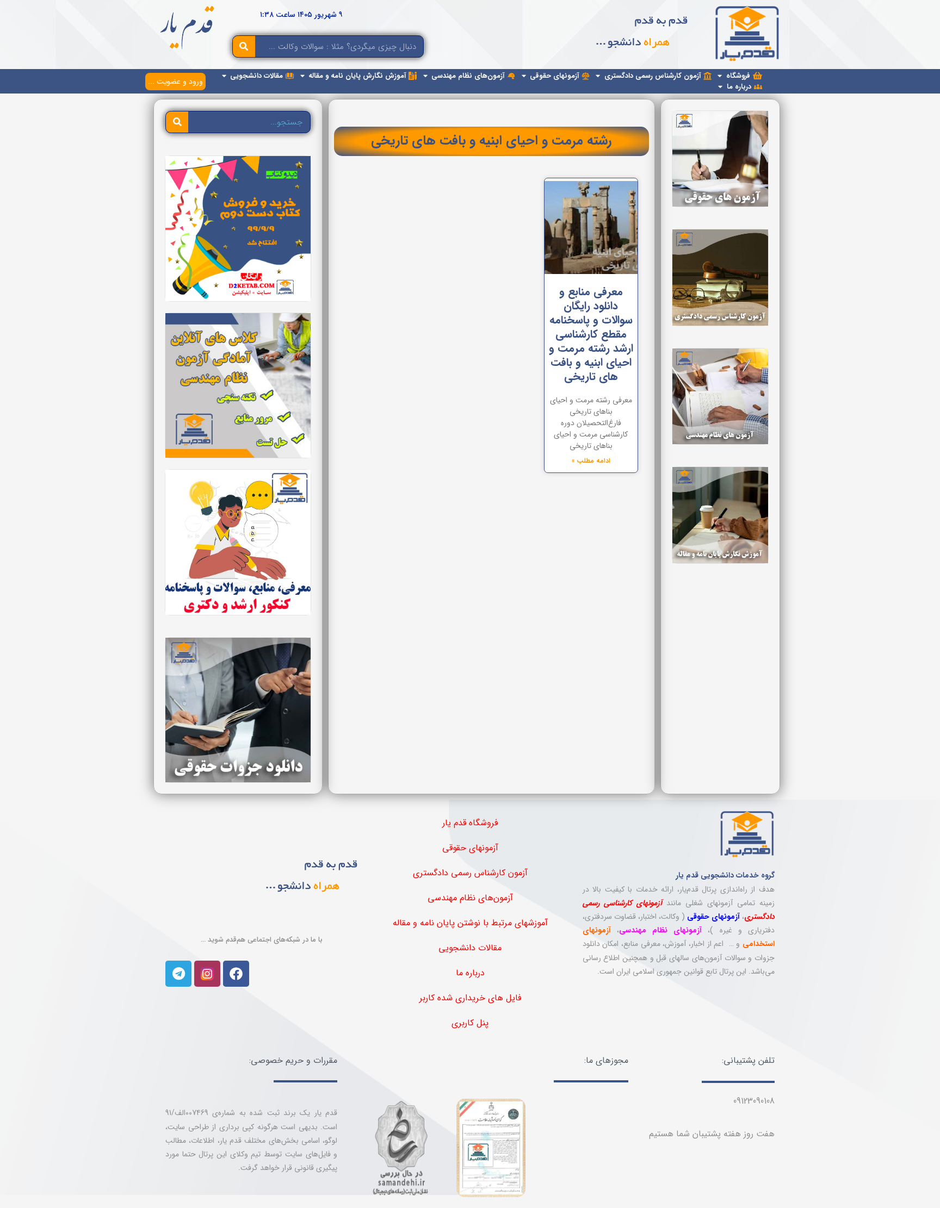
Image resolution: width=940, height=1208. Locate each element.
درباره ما (470, 973)
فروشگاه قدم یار (470, 823)
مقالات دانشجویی (470, 948)
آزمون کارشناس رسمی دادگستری (470, 873)
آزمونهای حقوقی (470, 848)
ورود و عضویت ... (175, 82)
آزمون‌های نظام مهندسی (470, 898)
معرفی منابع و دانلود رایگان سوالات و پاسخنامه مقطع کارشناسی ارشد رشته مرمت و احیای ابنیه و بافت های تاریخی (591, 334)
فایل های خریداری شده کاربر (470, 998)
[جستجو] (244, 46)
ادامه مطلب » (591, 461)
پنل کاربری (470, 1023)
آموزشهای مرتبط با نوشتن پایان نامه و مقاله (470, 923)
